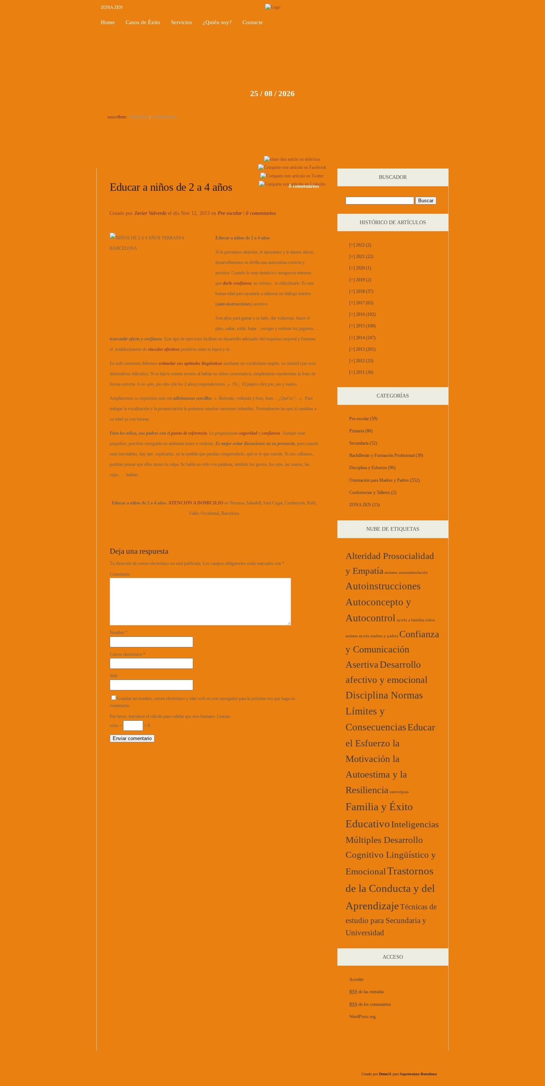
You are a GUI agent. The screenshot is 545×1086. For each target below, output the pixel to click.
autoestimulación (413, 572)
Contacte (252, 22)
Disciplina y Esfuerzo (368, 467)
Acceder (356, 979)
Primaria (356, 431)
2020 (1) (360, 268)
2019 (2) (360, 279)
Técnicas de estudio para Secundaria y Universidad (391, 920)
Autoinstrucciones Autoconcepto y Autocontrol (383, 602)
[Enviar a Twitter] (292, 176)
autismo (391, 572)
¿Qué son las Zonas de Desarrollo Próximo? (420, 160)
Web (114, 675)
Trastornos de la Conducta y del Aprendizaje (390, 888)
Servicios (181, 22)
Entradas (139, 117)
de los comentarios (370, 1004)
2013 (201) (362, 349)
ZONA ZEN (112, 7)
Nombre (119, 632)
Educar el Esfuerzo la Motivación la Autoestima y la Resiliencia (390, 759)
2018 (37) (361, 291)
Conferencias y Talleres (369, 492)
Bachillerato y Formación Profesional (381, 455)
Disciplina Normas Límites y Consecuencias (384, 711)
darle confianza (237, 283)
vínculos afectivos (164, 349)
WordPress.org (362, 1016)
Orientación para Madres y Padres (379, 480)
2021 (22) (361, 256)
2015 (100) (362, 325)
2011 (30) (361, 372)
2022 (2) (360, 245)
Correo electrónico (127, 654)
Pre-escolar (230, 213)
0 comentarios (261, 213)
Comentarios (164, 117)
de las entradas (366, 991)
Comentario (120, 574)
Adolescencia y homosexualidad (132, 160)
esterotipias (399, 792)
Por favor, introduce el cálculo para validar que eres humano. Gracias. (170, 716)
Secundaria (359, 443)
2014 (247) (362, 337)
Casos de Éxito (143, 22)
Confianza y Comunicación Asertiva (392, 649)
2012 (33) (361, 360)
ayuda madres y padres (378, 636)
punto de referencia (189, 433)
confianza (271, 433)
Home (108, 22)
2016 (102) (362, 314)
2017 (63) (361, 302)
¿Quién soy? (217, 22)
